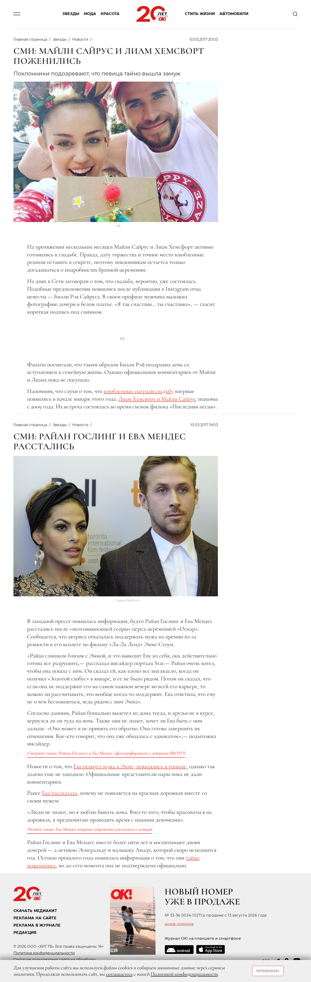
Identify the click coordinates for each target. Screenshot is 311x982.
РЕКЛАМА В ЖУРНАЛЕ (37, 925)
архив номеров (179, 924)
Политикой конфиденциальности (184, 974)
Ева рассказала (59, 792)
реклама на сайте (34, 918)
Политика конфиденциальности (44, 953)
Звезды (70, 14)
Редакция (25, 932)
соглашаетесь (119, 974)
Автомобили (233, 14)
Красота (110, 14)
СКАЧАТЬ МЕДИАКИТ (35, 911)
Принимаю (267, 971)
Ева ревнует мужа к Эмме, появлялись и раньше (130, 766)
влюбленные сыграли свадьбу (138, 391)
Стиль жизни (200, 14)
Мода (90, 14)
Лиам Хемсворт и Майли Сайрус (157, 398)
